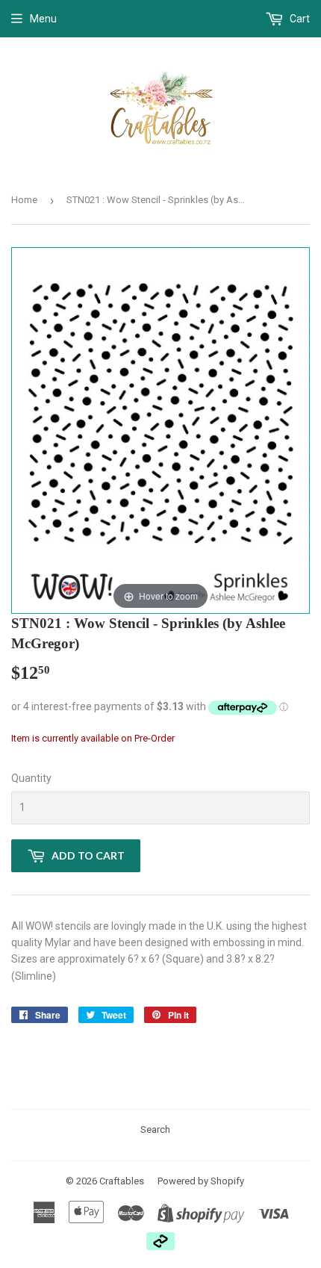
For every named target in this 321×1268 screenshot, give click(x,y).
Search (155, 1129)
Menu (43, 19)
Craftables (121, 1181)
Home (24, 199)
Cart (298, 19)
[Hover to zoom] (160, 430)
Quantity (31, 778)
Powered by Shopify (201, 1181)
